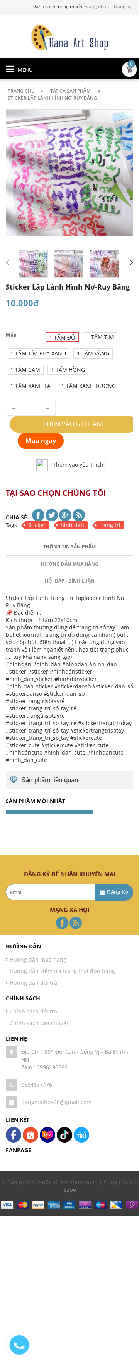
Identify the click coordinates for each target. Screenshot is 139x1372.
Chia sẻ (16, 517)
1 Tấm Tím (100, 337)
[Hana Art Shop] (69, 37)
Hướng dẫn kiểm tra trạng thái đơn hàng (62, 971)
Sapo (69, 1189)
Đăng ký (122, 6)
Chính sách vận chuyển (40, 1023)
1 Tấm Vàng (93, 353)
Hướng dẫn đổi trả (33, 982)
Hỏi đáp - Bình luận (70, 580)
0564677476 (36, 1084)
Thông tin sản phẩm (69, 546)
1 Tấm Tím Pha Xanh (38, 353)
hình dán (72, 525)
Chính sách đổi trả (33, 1011)
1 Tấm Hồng (68, 369)
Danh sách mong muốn (57, 6)
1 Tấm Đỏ (62, 337)
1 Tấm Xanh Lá (30, 386)
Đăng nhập (97, 6)
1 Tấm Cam (25, 369)
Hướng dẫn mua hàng (69, 564)
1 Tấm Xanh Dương (88, 386)
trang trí (109, 525)
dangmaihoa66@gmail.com (56, 1102)
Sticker (37, 525)
